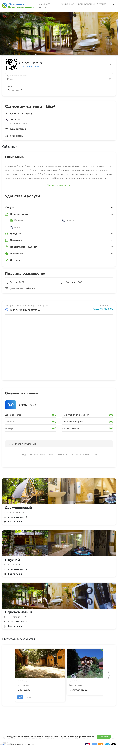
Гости (10, 87)
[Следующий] (108, 675)
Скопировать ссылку (29, 66)
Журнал (101, 4)
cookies (90, 737)
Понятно (104, 737)
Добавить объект (45, 6)
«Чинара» (24, 690)
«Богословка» (78, 690)
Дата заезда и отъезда (17, 76)
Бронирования (85, 4)
